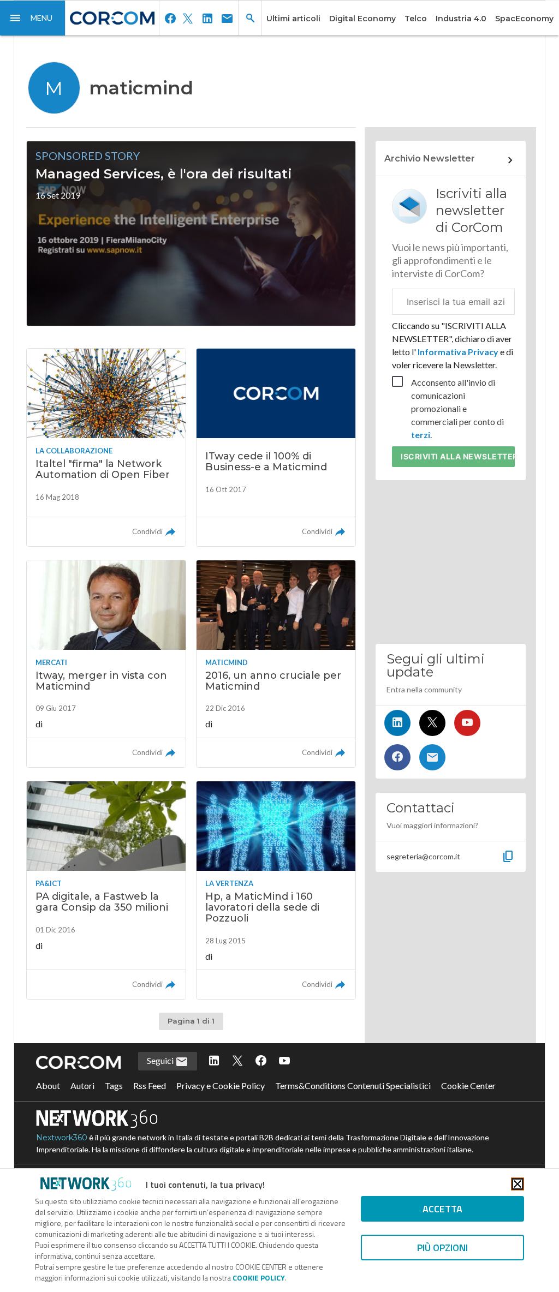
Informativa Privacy (458, 351)
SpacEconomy (524, 18)
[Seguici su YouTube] (467, 723)
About (48, 1085)
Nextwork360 (61, 1138)
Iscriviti (458, 456)
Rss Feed (149, 1085)
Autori (82, 1085)
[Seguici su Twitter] (432, 723)
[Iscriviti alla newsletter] (432, 757)
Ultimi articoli (293, 18)
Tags (114, 1085)
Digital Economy (362, 18)
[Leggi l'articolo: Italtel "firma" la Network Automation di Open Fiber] (106, 447)
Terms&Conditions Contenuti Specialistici (353, 1085)
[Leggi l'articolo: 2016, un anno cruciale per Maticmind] (276, 663)
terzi (420, 434)
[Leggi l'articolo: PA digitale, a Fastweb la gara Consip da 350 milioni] (106, 890)
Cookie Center (468, 1085)
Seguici (161, 1060)
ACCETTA (442, 1208)
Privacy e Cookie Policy (220, 1085)
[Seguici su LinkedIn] (397, 723)
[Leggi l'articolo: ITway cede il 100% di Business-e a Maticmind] (276, 447)
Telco (416, 18)
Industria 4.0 (461, 18)
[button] (33, 18)
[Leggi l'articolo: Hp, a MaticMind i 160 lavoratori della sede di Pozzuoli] (276, 890)
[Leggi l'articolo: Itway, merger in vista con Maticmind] (106, 663)
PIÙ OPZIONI (442, 1247)
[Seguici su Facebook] (397, 757)
